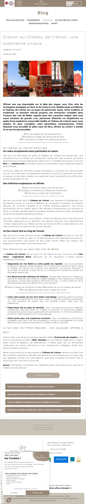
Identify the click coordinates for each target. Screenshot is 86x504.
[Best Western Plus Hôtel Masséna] (41, 3)
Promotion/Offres (38, 23)
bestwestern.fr (51, 500)
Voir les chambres (43, 375)
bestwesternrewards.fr (38, 500)
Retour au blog (43, 427)
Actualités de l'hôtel (66, 20)
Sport (54, 23)
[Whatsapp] (2, 483)
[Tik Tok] (2, 501)
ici (71, 488)
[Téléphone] (2, 474)
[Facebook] (2, 492)
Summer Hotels (63, 485)
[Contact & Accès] (2, 478)
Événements (33, 20)
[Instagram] (2, 497)
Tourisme (47, 20)
